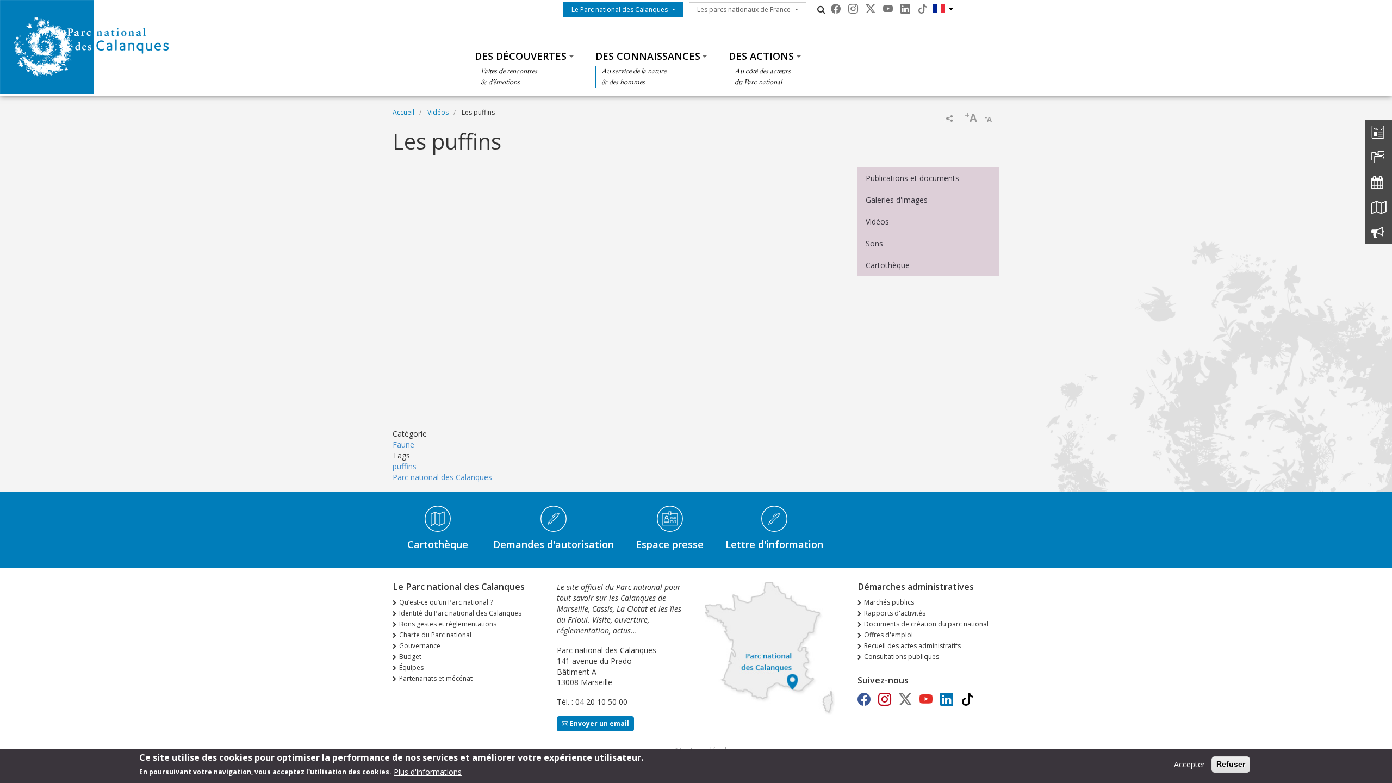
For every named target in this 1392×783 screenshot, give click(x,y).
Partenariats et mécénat (436, 678)
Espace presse (670, 544)
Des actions (761, 56)
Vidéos (438, 112)
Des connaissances (647, 56)
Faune (403, 444)
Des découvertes (521, 56)
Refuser (1230, 764)
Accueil (403, 112)
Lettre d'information (774, 544)
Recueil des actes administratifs (912, 645)
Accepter (1189, 764)
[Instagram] (853, 8)
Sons (874, 243)
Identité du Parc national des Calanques (460, 613)
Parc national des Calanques (442, 477)
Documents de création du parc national (926, 624)
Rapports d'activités (894, 613)
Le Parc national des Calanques (619, 9)
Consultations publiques (901, 656)
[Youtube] (888, 8)
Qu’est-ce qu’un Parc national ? (446, 602)
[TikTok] (923, 8)
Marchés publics (889, 602)
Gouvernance (419, 645)
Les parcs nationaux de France (744, 9)
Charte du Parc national (435, 634)
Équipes (411, 667)
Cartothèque (888, 265)
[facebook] (836, 8)
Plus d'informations (428, 771)
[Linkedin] (905, 8)
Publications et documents (912, 178)
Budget (410, 656)
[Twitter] (870, 8)
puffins (405, 466)
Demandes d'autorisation (553, 544)
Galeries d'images (897, 200)
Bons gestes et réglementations (447, 624)
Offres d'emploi (888, 634)
